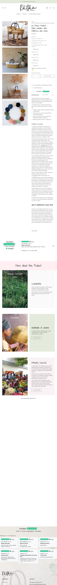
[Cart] (54, 7)
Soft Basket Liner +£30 (37, 42)
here (46, 170)
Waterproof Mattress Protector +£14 (39, 40)
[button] (50, 7)
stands (35, 175)
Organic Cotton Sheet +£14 (38, 38)
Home (33, 21)
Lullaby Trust (44, 145)
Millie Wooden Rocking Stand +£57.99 (40, 45)
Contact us (4, 582)
